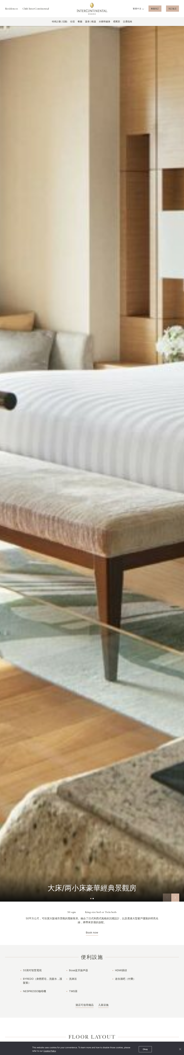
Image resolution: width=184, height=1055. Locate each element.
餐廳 (80, 21)
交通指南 (127, 21)
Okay (145, 1049)
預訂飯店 (172, 8)
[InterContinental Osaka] (92, 9)
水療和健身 (104, 21)
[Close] (180, 1049)
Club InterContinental (36, 8)
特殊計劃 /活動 (59, 21)
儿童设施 (103, 1004)
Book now (92, 932)
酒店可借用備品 (84, 1004)
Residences (11, 8)
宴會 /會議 (90, 21)
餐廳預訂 (155, 8)
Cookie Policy (49, 1051)
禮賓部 (116, 21)
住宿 (72, 21)
